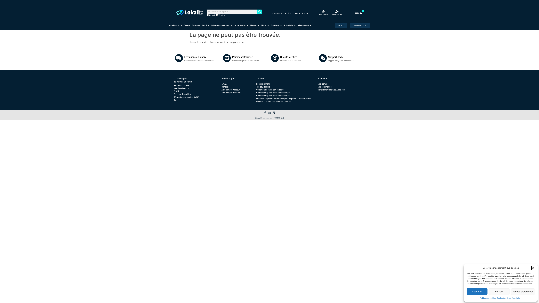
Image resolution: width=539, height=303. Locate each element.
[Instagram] (269, 113)
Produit (212, 15)
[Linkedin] (274, 113)
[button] (533, 268)
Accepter (477, 291)
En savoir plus (181, 78)
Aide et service (301, 13)
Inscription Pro (337, 15)
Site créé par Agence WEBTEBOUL (269, 118)
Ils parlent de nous (183, 81)
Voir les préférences (523, 291)
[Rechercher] (259, 12)
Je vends (275, 13)
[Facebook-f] (264, 113)
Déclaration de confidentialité (508, 298)
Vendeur (221, 15)
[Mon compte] (323, 11)
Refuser (499, 291)
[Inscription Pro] (337, 11)
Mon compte (323, 15)
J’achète (287, 13)
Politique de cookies (488, 298)
